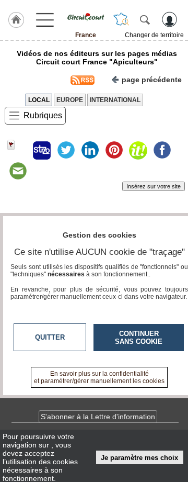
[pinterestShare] (113, 150)
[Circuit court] (85, 17)
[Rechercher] (144, 19)
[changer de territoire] (121, 19)
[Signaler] (17, 150)
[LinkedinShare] (89, 150)
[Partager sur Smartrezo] (41, 150)
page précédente (152, 79)
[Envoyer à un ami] (17, 171)
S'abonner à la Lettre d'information (98, 416)
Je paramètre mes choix (139, 458)
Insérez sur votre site (153, 186)
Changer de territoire (154, 35)
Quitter (50, 337)
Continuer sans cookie (138, 337)
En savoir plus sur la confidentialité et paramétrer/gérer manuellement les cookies (99, 377)
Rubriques (43, 115)
